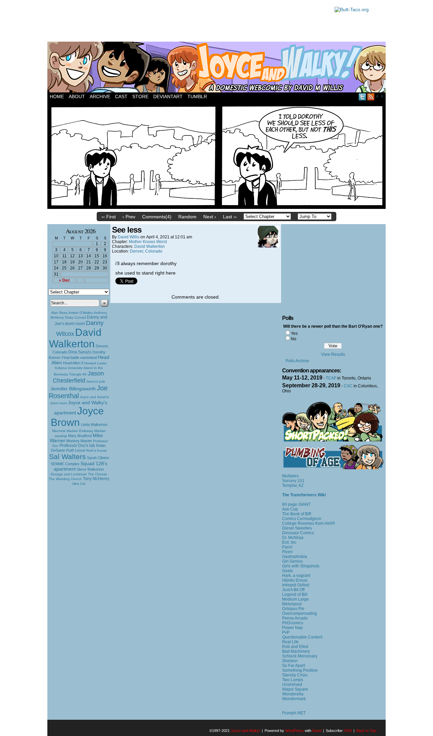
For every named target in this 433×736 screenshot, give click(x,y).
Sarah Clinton (98, 458)
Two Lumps (292, 679)
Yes (294, 333)
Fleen (287, 551)
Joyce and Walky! (217, 68)
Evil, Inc (289, 542)
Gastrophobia (294, 556)
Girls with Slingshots (300, 566)
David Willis (128, 237)
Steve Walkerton (90, 469)
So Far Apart (293, 665)
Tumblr (197, 96)
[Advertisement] (187, 22)
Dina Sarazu (79, 352)
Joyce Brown (77, 416)
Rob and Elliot (295, 646)
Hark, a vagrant (296, 575)
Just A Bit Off (293, 589)
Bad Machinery (296, 651)
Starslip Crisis (294, 675)
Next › (209, 216)
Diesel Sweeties (297, 528)
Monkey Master (79, 441)
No (293, 339)
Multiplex (290, 476)
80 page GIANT (296, 504)
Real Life (290, 642)
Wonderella (292, 694)
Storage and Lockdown (68, 474)
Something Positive (300, 670)
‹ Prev (128, 216)
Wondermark (294, 698)
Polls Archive (297, 361)
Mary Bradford (80, 436)
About (77, 96)
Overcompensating (299, 613)
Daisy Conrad (75, 317)
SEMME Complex (65, 464)
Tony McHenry (96, 478)
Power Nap (292, 627)
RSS (371, 96)
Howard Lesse (95, 363)
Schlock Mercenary (299, 656)
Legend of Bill (294, 594)
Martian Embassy (80, 431)
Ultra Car (79, 483)
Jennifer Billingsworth (73, 388)
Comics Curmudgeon (301, 518)
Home (57, 96)
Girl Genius (292, 561)
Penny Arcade (295, 618)
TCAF (331, 378)
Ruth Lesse (75, 450)
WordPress (294, 731)
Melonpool (292, 604)
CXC (348, 386)
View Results (333, 354)
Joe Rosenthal (78, 391)
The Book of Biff (296, 514)
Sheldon (290, 660)
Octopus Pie (293, 608)
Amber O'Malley (80, 313)
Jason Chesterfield (78, 377)
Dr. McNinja (292, 537)
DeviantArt (168, 96)
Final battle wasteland (79, 357)
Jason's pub (95, 381)
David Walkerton (75, 338)
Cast (121, 96)
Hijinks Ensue (294, 580)
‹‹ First (108, 216)
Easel (316, 731)
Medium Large (295, 599)
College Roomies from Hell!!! (308, 523)
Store (140, 96)
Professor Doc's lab (77, 445)
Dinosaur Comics (298, 533)
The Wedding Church (65, 479)
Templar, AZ (292, 485)
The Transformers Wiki (304, 495)
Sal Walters (67, 456)
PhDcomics (292, 623)
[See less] (216, 207)
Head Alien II (73, 363)
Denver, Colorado (146, 251)
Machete (59, 431)
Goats (287, 570)
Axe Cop (290, 509)
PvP (286, 632)
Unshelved (292, 684)
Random (187, 216)
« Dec (64, 280)
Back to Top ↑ (367, 731)
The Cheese (97, 474)
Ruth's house (96, 450)
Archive (100, 96)
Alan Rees (59, 313)
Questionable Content (302, 637)
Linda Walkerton (94, 425)
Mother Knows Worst (148, 241)
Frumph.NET (293, 713)
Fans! (287, 547)
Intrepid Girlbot (295, 585)
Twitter (362, 96)
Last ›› (230, 216)
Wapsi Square (295, 689)
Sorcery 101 (293, 480)
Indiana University (69, 368)
